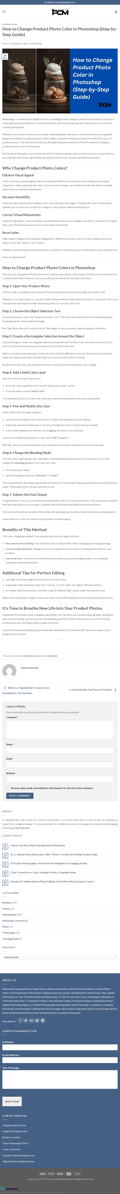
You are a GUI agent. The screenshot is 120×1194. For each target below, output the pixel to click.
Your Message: (11, 1067)
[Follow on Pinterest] (37, 1020)
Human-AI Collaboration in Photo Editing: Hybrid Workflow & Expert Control (52, 881)
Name (10, 744)
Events (6, 908)
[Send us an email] (31, 1020)
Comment (12, 717)
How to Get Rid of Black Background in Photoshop (37, 845)
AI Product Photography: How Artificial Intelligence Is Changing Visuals (48, 863)
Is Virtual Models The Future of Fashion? (91, 689)
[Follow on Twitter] (25, 1020)
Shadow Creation (11, 1137)
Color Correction (11, 1149)
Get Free (20, 827)
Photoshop (36, 44)
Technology (8, 932)
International (10, 24)
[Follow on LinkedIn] (42, 1020)
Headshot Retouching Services (18, 1155)
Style (5, 926)
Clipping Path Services (14, 1125)
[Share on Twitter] (51, 644)
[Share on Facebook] (45, 644)
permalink (52, 656)
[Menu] (4, 11)
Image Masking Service (14, 1131)
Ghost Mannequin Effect (15, 1143)
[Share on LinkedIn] (68, 644)
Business (7, 902)
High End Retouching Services (18, 1161)
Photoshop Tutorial (12, 920)
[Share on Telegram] (79, 644)
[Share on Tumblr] (74, 644)
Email (9, 758)
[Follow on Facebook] (20, 1020)
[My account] (116, 11)
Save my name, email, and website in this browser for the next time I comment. (52, 788)
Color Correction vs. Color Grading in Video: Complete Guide (43, 872)
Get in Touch (12, 1101)
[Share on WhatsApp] (40, 644)
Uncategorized (10, 938)
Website (10, 773)
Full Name (8, 1041)
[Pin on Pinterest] (62, 644)
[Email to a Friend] (57, 644)
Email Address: (11, 1054)
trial (27, 827)
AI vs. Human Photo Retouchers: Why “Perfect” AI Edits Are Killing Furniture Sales (54, 854)
